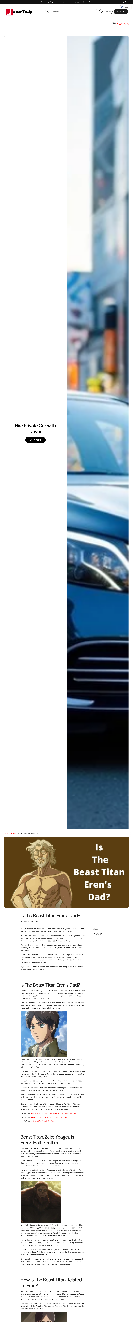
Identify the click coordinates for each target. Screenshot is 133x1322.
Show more (35, 439)
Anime (13, 833)
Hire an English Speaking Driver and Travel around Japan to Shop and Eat (66, 2)
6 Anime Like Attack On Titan (42, 1121)
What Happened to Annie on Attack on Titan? (49, 1117)
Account (107, 12)
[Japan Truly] (18, 12)
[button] (121, 11)
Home (6, 833)
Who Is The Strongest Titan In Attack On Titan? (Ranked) (53, 1113)
